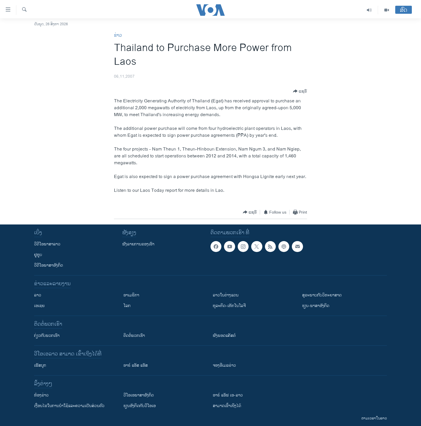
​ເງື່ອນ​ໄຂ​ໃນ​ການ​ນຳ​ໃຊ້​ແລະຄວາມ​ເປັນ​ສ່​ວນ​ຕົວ (69, 406)
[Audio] (369, 10)
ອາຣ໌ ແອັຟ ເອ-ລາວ (228, 395)
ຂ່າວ (118, 35)
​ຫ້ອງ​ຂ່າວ (41, 395)
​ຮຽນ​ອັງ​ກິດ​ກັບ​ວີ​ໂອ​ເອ (139, 406)
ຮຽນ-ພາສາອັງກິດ (315, 306)
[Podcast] (283, 246)
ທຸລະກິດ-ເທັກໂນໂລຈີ (229, 306)
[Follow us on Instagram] (243, 246)
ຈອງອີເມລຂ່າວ (224, 365)
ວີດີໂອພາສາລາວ (47, 244)
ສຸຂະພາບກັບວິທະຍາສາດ (322, 295)
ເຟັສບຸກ (40, 365)
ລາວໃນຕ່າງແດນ (226, 295)
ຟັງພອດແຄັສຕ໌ (224, 336)
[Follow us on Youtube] (229, 246)
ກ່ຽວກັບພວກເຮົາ (47, 336)
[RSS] (270, 246)
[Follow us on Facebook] (215, 246)
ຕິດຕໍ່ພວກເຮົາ (134, 336)
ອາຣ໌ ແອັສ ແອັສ (135, 365)
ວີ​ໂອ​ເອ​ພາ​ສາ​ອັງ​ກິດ (138, 395)
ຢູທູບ (38, 255)
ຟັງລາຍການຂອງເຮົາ (138, 244)
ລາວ (37, 295)
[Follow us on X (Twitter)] (256, 246)
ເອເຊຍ (39, 306)
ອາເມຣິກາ (131, 295)
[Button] (300, 91)
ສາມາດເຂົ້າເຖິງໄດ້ (227, 406)
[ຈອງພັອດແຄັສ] (297, 246)
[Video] (386, 10)
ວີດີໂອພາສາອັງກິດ (48, 265)
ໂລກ (127, 306)
